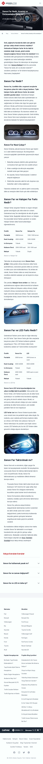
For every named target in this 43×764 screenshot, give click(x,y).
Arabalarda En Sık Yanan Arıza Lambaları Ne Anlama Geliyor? (30, 663)
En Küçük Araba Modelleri (30, 714)
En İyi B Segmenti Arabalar (30, 699)
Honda (6, 638)
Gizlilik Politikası (16, 747)
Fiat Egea (24, 638)
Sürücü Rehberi (17, 65)
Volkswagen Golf (27, 634)
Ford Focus (25, 622)
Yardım (26, 747)
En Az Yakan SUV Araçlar (29, 703)
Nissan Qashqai (26, 646)
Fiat (5, 614)
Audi (5, 650)
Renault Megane (27, 626)
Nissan (6, 634)
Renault (6, 618)
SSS (31, 747)
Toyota (6, 646)
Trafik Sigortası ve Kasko (12, 693)
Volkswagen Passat (28, 614)
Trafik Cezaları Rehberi (11, 689)
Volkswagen (8, 622)
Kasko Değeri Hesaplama (12, 674)
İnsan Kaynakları (34, 739)
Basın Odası (23, 739)
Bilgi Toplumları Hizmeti (28, 743)
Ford (5, 642)
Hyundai (6, 630)
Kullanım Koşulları (12, 743)
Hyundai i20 (25, 650)
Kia (5, 626)
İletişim (15, 739)
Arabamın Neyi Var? (10, 678)
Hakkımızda (7, 739)
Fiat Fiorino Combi (27, 642)
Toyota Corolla (26, 630)
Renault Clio (25, 618)
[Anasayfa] (2, 33)
